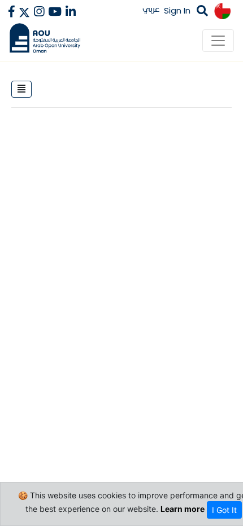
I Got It (224, 510)
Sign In (177, 10)
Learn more (182, 509)
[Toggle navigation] (218, 40)
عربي (151, 9)
